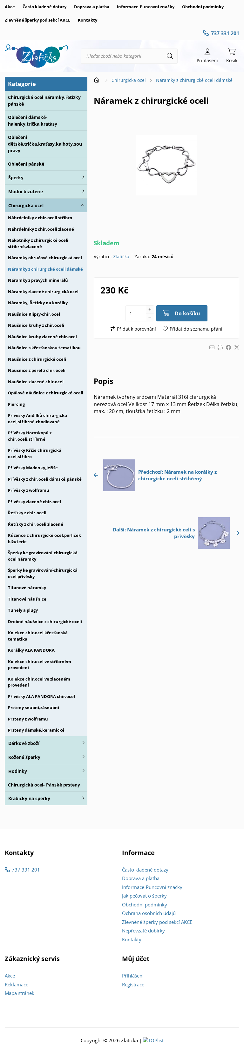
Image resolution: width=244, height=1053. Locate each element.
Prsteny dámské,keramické (36, 730)
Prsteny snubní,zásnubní (33, 707)
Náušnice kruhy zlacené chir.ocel (42, 336)
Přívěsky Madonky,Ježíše (33, 468)
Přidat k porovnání (136, 329)
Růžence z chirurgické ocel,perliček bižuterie (44, 538)
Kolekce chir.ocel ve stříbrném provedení (39, 665)
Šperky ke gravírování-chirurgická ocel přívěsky (43, 573)
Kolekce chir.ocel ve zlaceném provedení (39, 682)
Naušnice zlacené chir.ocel (36, 382)
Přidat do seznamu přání (196, 329)
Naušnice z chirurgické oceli (37, 359)
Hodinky (17, 771)
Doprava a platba (91, 7)
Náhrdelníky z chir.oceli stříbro (40, 217)
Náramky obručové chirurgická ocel (45, 257)
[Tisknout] (220, 347)
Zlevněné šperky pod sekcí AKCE (37, 20)
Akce (10, 7)
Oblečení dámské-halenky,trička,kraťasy (32, 120)
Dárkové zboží (23, 743)
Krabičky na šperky (29, 798)
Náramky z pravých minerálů (38, 280)
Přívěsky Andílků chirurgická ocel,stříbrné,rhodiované (37, 418)
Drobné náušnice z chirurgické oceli (45, 621)
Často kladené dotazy (44, 7)
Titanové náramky (27, 587)
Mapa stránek (19, 993)
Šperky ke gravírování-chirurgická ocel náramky (43, 556)
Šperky (16, 177)
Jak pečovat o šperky (144, 895)
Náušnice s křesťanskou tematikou (44, 348)
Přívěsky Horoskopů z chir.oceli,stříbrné (29, 436)
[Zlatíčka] (36, 56)
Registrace (133, 984)
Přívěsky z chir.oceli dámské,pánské (45, 479)
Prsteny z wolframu (28, 719)
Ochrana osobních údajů (149, 913)
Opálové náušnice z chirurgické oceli (45, 393)
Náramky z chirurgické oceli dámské (45, 269)
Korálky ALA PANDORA (31, 650)
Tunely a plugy (23, 610)
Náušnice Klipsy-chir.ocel (34, 314)
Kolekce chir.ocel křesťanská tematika (38, 636)
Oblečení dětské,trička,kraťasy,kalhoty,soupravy (45, 144)
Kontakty (87, 20)
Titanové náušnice (27, 599)
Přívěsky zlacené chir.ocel (34, 501)
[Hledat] (170, 56)
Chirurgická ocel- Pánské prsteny (44, 785)
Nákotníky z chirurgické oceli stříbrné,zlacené (38, 243)
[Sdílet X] (236, 347)
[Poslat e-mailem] (211, 347)
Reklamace (16, 984)
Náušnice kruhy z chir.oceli (36, 325)
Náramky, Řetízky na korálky (38, 303)
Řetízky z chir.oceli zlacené (35, 524)
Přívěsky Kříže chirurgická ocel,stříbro (34, 453)
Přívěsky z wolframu (28, 490)
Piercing (16, 404)
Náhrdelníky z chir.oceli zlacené (41, 229)
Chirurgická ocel (26, 205)
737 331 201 (225, 33)
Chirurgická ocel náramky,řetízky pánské (44, 100)
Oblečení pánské (26, 164)
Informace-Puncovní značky (145, 7)
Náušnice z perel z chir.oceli (36, 370)
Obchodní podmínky (203, 7)
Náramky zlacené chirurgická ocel (43, 291)
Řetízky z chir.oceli (27, 513)
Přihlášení (133, 975)
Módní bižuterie (25, 191)
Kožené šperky (24, 757)
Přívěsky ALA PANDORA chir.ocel (41, 696)
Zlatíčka (121, 256)
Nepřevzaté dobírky (143, 930)
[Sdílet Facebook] (228, 347)
